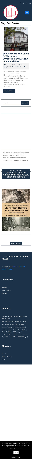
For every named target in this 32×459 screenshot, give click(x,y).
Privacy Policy (6, 290)
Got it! (16, 453)
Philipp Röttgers (7, 357)
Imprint (4, 287)
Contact (4, 293)
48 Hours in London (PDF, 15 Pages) (13, 324)
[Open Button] (27, 12)
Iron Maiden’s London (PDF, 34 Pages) (14, 321)
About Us (5, 354)
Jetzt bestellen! (16, 243)
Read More (9, 91)
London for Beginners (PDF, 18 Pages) (14, 327)
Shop (3, 359)
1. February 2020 (10, 64)
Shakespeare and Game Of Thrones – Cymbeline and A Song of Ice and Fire (16, 57)
